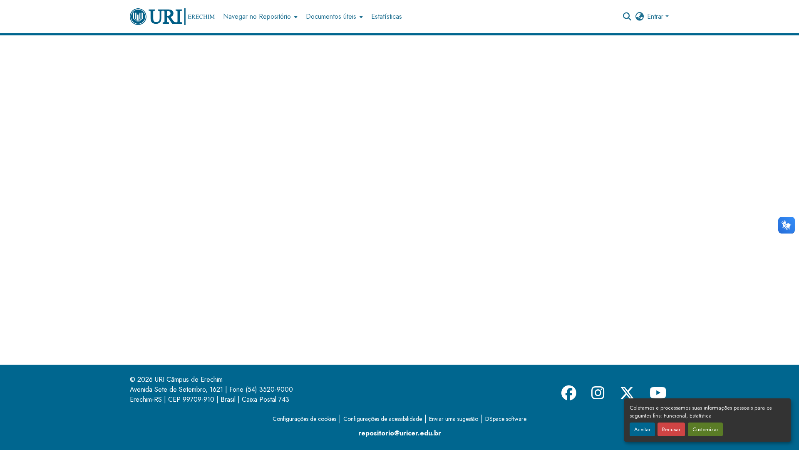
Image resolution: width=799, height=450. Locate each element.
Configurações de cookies (304, 419)
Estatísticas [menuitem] (386, 16)
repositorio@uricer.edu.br (399, 433)
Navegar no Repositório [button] (257, 16)
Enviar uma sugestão (453, 419)
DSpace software (505, 419)
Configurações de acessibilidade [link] (382, 419)
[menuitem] (259, 16)
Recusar (671, 429)
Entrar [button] (656, 16)
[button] (172, 16)
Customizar (705, 429)
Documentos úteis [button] (331, 16)
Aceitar (642, 429)
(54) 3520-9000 (269, 389)
